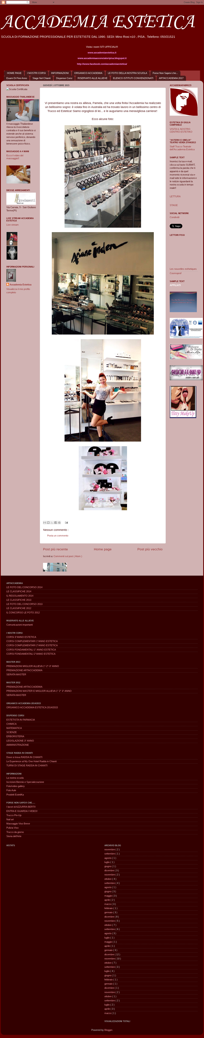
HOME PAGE (14, 73)
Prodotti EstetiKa (15, 794)
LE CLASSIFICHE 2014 (18, 591)
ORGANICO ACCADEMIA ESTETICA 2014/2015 (32, 707)
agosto (108, 858)
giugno (108, 866)
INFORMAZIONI (60, 73)
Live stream (12, 225)
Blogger (108, 1030)
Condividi (174, 217)
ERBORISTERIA (15, 736)
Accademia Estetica (20, 284)
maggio (108, 895)
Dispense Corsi (64, 78)
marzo (108, 904)
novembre (110, 849)
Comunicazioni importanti (19, 624)
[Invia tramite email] (44, 522)
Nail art (10, 819)
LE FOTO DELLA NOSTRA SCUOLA (127, 73)
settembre (110, 853)
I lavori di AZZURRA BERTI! (21, 807)
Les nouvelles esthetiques (183, 269)
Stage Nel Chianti (42, 78)
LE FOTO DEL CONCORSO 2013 (24, 604)
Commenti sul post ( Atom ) (68, 556)
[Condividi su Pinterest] (59, 522)
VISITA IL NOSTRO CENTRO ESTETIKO (181, 130)
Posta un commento (57, 535)
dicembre (109, 870)
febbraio (108, 908)
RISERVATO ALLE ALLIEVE (92, 78)
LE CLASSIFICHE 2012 (18, 608)
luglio (107, 862)
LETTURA (175, 196)
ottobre (108, 879)
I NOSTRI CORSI (36, 73)
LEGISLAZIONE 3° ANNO (20, 740)
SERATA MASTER (16, 674)
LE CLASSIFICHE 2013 (18, 600)
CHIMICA (11, 724)
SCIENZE (11, 732)
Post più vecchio (150, 549)
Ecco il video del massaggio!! (14, 157)
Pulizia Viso (12, 827)
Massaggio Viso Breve (18, 823)
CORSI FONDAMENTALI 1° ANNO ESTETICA (31, 649)
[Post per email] (66, 522)
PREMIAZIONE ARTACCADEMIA (24, 670)
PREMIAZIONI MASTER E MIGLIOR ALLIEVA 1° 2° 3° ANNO (39, 691)
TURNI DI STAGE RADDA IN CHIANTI (26, 765)
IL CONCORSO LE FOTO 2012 (23, 612)
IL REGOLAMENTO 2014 (19, 596)
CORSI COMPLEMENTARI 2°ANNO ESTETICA (32, 645)
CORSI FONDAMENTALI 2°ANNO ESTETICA (30, 654)
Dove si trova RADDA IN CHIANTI (24, 757)
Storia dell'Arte (13, 836)
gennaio (108, 912)
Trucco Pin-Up (13, 815)
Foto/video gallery (15, 786)
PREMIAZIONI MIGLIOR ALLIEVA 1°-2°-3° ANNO (32, 666)
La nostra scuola (15, 778)
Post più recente (55, 549)
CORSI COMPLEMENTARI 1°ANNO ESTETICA (32, 641)
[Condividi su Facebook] (55, 522)
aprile (107, 900)
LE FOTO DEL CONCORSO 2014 (24, 587)
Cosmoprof (175, 273)
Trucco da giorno (15, 832)
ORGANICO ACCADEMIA (88, 73)
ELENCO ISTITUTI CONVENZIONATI (133, 78)
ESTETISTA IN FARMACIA (20, 720)
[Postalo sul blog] (48, 522)
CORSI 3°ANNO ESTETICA (21, 637)
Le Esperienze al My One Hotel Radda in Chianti (31, 761)
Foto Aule (11, 790)
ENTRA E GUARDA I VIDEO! (21, 811)
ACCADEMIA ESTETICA (98, 22)
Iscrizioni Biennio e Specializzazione (25, 782)
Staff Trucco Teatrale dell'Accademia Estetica (182, 148)
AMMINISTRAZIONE (17, 745)
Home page (103, 549)
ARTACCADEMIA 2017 (171, 78)
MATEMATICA (14, 728)
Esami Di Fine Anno (16, 78)
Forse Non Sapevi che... (165, 73)
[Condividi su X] (52, 522)
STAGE (174, 205)
